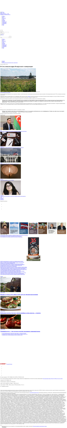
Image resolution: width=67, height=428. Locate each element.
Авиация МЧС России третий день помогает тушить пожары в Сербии (12, 271)
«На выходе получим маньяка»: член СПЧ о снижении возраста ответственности (13, 196)
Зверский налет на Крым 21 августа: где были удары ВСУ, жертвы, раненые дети (14, 334)
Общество (2, 146)
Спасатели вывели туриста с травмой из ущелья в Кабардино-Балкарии (12, 264)
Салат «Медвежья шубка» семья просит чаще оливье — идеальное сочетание (14, 333)
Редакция (7, 364)
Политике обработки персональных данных (40, 426)
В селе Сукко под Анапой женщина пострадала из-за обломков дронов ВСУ (13, 272)
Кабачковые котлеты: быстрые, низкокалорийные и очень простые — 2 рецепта (20, 313)
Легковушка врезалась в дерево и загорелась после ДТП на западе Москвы (12, 268)
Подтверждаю (4, 427)
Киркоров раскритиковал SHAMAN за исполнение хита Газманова (11, 263)
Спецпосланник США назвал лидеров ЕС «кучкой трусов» (9, 163)
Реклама (11, 364)
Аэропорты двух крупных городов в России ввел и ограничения (11, 236)
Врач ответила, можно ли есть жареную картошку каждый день (11, 265)
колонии (1, 198)
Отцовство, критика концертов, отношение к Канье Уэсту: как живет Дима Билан (14, 235)
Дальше (1, 276)
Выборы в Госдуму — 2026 (4, 13)
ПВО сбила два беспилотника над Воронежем (8, 266)
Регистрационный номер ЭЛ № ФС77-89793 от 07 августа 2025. (53, 378)
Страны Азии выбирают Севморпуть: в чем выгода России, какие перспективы (13, 267)
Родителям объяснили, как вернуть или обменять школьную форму (11, 261)
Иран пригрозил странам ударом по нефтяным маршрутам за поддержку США (13, 269)
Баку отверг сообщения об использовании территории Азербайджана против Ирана (13, 131)
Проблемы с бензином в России (5, 14)
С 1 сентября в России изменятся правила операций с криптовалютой (12, 262)
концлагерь (2, 199)
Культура (1, 179)
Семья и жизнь (2, 292)
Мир (1, 130)
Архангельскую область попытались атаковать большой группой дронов (12, 274)
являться (29, 96)
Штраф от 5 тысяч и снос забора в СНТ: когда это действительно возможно (19, 294)
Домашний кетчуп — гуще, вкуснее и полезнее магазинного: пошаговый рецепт (20, 331)
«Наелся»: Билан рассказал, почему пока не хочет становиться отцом (12, 273)
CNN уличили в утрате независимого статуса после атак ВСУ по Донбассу (12, 147)
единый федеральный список (34, 392)
